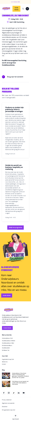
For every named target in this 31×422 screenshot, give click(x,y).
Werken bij (4, 362)
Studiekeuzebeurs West (8, 343)
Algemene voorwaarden (8, 403)
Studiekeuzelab (6, 348)
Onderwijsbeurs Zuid (7, 338)
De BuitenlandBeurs (7, 345)
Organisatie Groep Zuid (8, 359)
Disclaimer (4, 406)
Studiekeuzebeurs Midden (8, 341)
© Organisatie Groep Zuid (8, 410)
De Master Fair (5, 350)
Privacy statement (6, 400)
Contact (4, 364)
